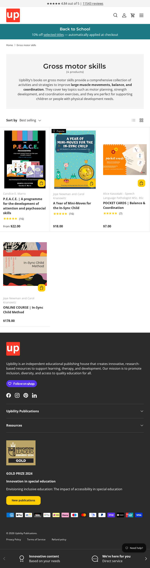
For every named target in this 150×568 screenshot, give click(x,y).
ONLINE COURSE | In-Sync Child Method (23, 309)
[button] (133, 15)
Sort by (11, 120)
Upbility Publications (26, 533)
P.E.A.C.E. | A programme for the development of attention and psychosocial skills (24, 206)
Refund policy (59, 539)
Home (9, 45)
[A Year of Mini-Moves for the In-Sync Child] (75, 160)
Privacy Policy (13, 539)
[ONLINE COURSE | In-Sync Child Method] (25, 264)
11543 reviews (93, 3)
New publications (23, 500)
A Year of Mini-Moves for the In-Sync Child (72, 205)
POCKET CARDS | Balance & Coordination (124, 205)
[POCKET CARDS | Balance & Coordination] (125, 159)
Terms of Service (36, 539)
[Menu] (141, 15)
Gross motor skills (26, 45)
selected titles (54, 35)
